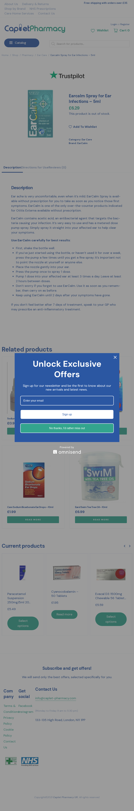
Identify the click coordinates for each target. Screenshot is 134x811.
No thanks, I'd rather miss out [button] (67, 428)
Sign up (67, 414)
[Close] (115, 357)
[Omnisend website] (67, 450)
